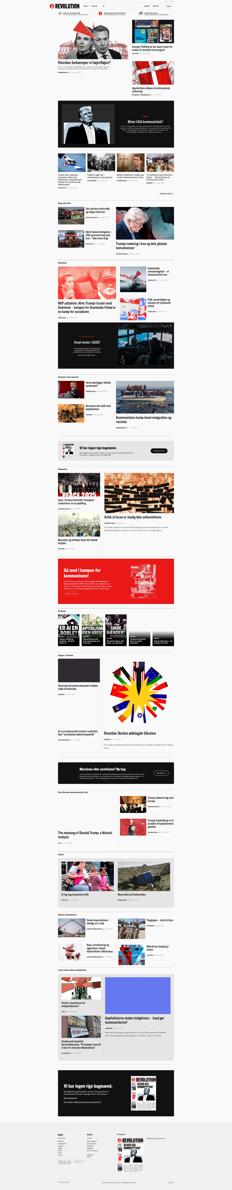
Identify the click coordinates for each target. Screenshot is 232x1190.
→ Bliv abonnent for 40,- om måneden (125, 606)
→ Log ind (166, 1)
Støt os (172, 1)
